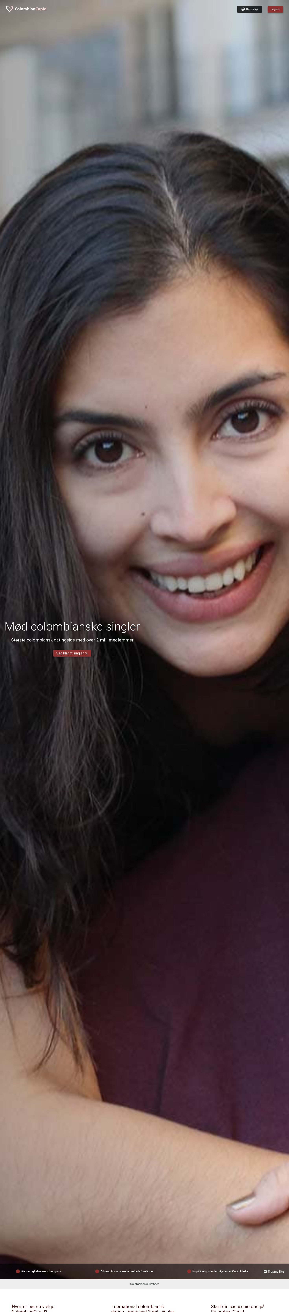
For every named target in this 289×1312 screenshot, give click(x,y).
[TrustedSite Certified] (274, 1271)
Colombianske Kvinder (144, 1284)
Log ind (275, 9)
